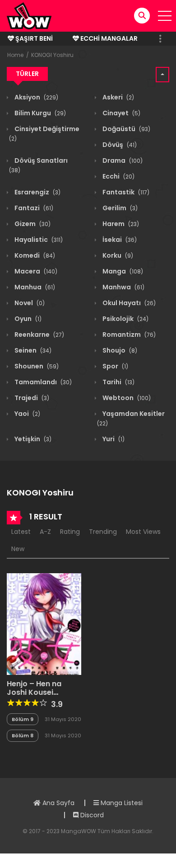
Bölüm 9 (22, 719)
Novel (29, 302)
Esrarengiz (36, 192)
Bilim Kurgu (39, 113)
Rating (70, 531)
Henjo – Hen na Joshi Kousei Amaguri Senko (35, 692)
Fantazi (33, 207)
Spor (114, 366)
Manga (122, 271)
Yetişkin (32, 438)
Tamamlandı (42, 382)
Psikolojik (124, 318)
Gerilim (119, 207)
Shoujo (119, 350)
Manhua (34, 287)
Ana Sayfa (57, 802)
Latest (21, 531)
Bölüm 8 (22, 735)
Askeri (117, 97)
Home (15, 55)
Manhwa (122, 287)
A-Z (45, 531)
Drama (122, 160)
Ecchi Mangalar (108, 38)
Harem (120, 223)
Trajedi (31, 397)
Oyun (27, 318)
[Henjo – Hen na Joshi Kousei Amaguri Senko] (44, 623)
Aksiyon (35, 97)
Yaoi (26, 413)
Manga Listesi (121, 802)
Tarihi (117, 382)
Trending (103, 531)
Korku (117, 255)
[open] (164, 16)
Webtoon (126, 397)
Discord (91, 815)
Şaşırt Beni (33, 38)
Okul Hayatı (128, 302)
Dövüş (119, 144)
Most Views (143, 531)
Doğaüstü (125, 128)
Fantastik (125, 192)
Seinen (32, 350)
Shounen (36, 366)
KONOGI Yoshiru (52, 55)
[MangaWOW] (29, 15)
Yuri (113, 438)
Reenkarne (38, 334)
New (17, 548)
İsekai (119, 239)
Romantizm (128, 334)
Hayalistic (38, 239)
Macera (35, 271)
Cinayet (120, 113)
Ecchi (117, 176)
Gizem (32, 223)
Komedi (34, 255)
